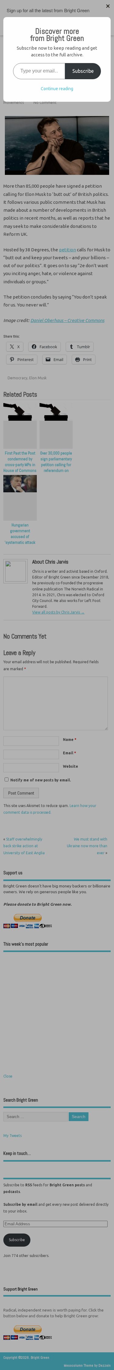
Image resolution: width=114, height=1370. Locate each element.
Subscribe (83, 71)
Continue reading (57, 88)
